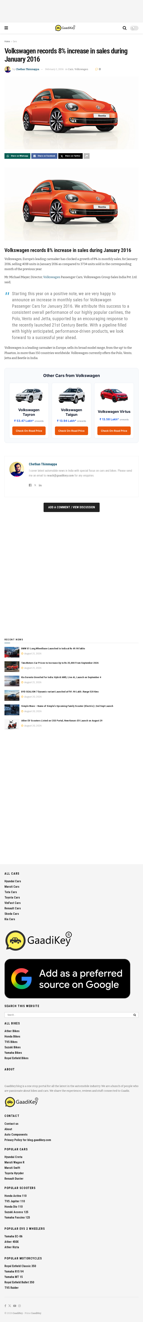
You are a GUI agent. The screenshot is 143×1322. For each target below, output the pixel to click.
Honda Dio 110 (13, 1206)
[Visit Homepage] (65, 28)
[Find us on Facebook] (5, 1306)
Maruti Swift (12, 1168)
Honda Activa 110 (15, 1196)
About (8, 1129)
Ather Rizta (11, 1247)
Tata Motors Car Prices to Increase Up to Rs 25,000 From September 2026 (59, 662)
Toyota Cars (12, 897)
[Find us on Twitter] (9, 1306)
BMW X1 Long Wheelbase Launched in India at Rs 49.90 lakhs (53, 648)
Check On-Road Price (29, 430)
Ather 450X (11, 1242)
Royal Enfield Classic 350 (20, 1266)
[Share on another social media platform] (87, 156)
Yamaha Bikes (13, 1052)
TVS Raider (11, 1287)
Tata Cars (10, 892)
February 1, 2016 (54, 69)
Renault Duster (13, 1178)
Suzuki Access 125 (16, 1212)
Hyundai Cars (12, 881)
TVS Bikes (11, 1042)
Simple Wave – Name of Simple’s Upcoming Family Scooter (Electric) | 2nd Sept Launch (67, 706)
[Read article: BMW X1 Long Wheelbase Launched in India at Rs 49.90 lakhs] (11, 652)
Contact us (11, 1123)
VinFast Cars (12, 903)
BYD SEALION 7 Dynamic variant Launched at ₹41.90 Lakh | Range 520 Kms (60, 691)
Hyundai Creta (13, 1157)
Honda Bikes (12, 1036)
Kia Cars (9, 919)
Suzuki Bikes (12, 1047)
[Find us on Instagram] (19, 1306)
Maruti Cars (11, 886)
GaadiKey (18, 1313)
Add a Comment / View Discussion (71, 507)
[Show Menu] (6, 28)
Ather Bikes (12, 1031)
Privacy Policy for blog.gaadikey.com (27, 1140)
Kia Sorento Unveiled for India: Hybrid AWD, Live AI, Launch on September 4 (61, 677)
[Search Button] (124, 28)
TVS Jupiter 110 (14, 1201)
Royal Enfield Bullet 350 (19, 1282)
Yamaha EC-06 (13, 1236)
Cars (15, 41)
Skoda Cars (11, 914)
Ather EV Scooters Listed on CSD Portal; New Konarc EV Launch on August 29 (61, 720)
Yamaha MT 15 (13, 1277)
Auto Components (16, 1134)
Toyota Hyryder (14, 1173)
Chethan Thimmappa (27, 69)
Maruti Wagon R (14, 1162)
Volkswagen (81, 69)
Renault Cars (12, 908)
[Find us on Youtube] (14, 1306)
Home (7, 41)
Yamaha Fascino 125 (17, 1217)
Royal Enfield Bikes (16, 1058)
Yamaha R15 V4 (13, 1271)
